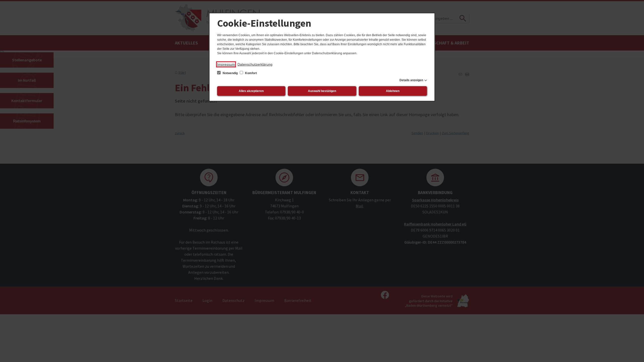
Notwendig (230, 73)
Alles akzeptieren (251, 91)
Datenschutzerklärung (254, 64)
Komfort (250, 73)
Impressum (226, 64)
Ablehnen (392, 91)
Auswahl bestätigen (322, 91)
